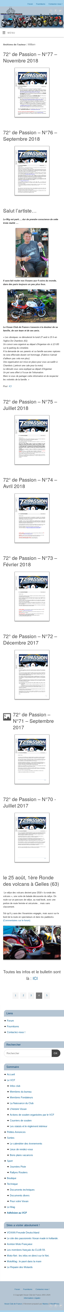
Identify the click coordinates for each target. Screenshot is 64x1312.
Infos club (15, 1085)
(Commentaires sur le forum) (16, 920)
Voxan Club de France (13, 1304)
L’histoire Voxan (18, 1109)
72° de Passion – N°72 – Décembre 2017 (30, 639)
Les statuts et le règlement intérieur (28, 1126)
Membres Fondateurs (21, 1097)
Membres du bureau (21, 1091)
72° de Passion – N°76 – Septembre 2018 (30, 135)
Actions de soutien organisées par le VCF (32, 1114)
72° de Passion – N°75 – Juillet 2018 (30, 404)
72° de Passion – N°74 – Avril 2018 (30, 483)
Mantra (45, 1304)
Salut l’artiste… (20, 210)
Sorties (10, 1137)
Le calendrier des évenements (26, 1143)
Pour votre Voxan (19, 1201)
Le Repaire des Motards (20, 1267)
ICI (35, 978)
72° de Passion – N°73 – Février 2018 (30, 561)
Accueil (11, 1074)
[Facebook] (55, 11)
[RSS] (50, 11)
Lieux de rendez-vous (21, 1149)
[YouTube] (60, 11)
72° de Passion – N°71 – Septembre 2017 (33, 721)
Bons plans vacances (21, 1155)
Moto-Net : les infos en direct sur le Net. (28, 1255)
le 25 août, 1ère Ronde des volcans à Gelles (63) (31, 880)
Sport (10, 1160)
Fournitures (40, 4)
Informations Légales (32, 1298)
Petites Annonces (16, 1132)
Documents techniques (22, 1189)
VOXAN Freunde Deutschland (23, 1232)
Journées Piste (18, 1166)
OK (55, 1053)
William (31, 44)
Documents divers (20, 1195)
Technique (12, 1183)
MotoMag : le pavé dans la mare (24, 1261)
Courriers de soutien (21, 1120)
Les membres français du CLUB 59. (26, 1249)
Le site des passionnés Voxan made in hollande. (32, 1238)
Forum (30, 4)
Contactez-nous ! (55, 4)
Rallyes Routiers (19, 1172)
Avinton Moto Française (19, 1244)
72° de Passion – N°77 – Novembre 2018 (30, 57)
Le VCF (11, 1080)
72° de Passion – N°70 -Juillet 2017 (29, 802)
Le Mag (11, 1207)
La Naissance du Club (21, 1103)
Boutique (11, 1178)
